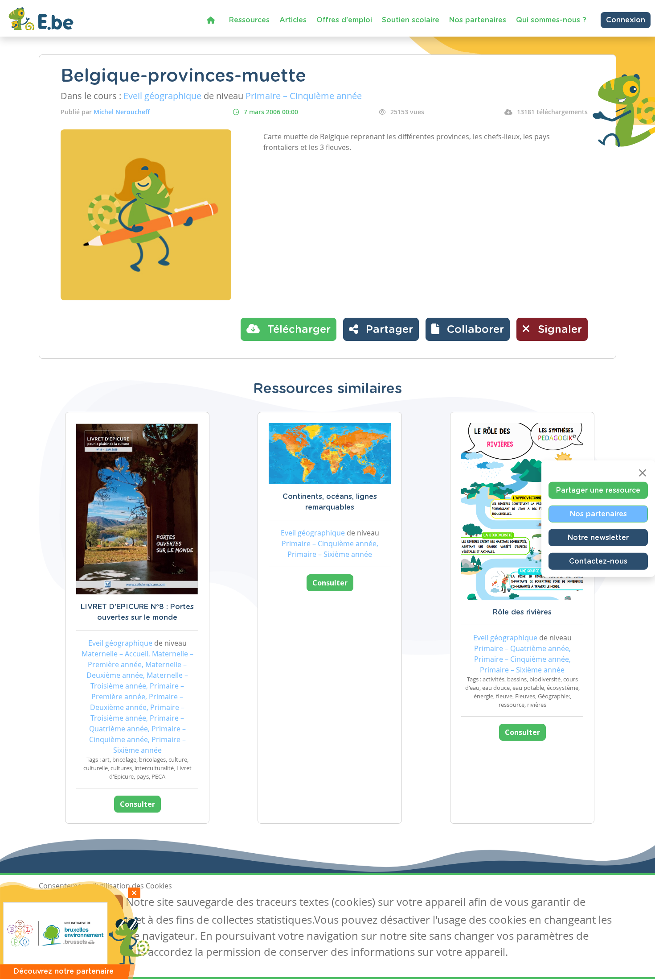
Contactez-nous (598, 561)
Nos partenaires (477, 20)
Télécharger (297, 329)
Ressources (249, 20)
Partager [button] (388, 329)
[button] (468, 329)
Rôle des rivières (522, 612)
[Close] (642, 473)
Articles (293, 20)
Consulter (137, 804)
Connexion (625, 20)
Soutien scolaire (410, 20)
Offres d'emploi (344, 20)
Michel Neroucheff (122, 112)
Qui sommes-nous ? (551, 20)
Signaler (558, 329)
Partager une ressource (598, 490)
